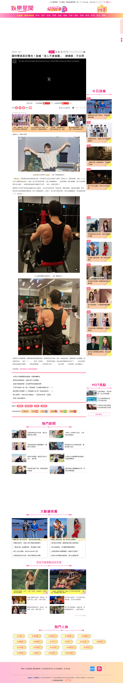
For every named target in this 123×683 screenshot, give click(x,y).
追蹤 (52, 411)
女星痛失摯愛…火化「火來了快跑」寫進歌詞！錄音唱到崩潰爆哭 (29, 591)
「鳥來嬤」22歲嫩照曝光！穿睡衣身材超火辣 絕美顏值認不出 (58, 128)
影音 (93, 15)
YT (80, 2)
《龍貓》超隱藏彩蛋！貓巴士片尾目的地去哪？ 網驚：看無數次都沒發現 (67, 591)
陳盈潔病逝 (29, 15)
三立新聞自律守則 (47, 668)
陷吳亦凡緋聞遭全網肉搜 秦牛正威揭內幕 (64, 555)
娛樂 (19, 51)
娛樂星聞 (14, 51)
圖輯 (104, 15)
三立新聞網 (53, 2)
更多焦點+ (99, 414)
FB (77, 2)
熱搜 (49, 15)
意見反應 (67, 668)
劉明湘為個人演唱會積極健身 (28, 369)
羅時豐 (36, 175)
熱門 (43, 15)
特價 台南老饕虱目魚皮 (21, 398)
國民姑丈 (17, 178)
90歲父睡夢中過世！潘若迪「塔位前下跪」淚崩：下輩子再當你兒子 (37, 599)
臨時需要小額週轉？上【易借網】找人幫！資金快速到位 (31, 391)
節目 (98, 15)
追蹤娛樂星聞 (70, 2)
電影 (76, 15)
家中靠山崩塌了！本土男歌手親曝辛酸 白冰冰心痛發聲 (75, 598)
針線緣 (20, 15)
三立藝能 (61, 2)
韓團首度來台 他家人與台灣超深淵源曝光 (26, 543)
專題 (87, 15)
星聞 (54, 15)
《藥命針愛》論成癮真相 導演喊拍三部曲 (26, 547)
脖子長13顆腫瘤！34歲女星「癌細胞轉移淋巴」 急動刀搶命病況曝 (75, 608)
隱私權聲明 (36, 668)
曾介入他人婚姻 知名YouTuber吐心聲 (25, 551)
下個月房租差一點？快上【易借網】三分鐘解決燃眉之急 (31, 387)
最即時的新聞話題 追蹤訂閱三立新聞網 (26, 380)
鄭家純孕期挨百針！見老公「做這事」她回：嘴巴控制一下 (37, 608)
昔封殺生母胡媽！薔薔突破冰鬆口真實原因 (64, 543)
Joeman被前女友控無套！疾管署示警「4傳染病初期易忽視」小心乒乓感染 (39, 128)
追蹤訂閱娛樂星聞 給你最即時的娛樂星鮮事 (27, 384)
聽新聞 (51, 51)
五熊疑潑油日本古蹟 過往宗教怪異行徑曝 (26, 555)
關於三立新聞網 (26, 668)
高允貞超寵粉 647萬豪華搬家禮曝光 (63, 547)
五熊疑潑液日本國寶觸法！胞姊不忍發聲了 (64, 551)
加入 (43, 411)
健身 (22, 181)
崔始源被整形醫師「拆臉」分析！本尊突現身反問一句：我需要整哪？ (77, 128)
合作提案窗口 (58, 668)
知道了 (69, 680)
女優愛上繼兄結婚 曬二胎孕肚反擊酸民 (63, 539)
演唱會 (47, 175)
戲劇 (65, 15)
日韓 (71, 15)
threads (85, 2)
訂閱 (33, 411)
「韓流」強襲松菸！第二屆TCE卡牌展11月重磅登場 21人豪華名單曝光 (20, 128)
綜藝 (60, 15)
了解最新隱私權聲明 (58, 680)
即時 (38, 15)
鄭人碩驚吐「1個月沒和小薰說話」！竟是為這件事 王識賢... (32, 394)
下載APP (25, 411)
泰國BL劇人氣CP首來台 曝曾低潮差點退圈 (26, 539)
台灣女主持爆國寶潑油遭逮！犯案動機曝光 (26, 376)
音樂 (82, 15)
